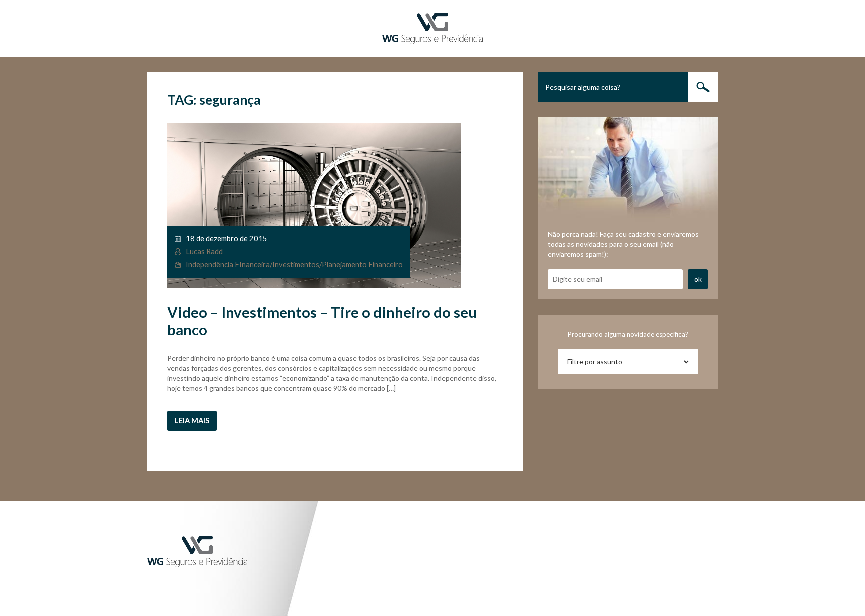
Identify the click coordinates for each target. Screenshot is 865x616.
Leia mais (192, 420)
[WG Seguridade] (432, 27)
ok (698, 279)
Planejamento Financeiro (362, 264)
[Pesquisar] (703, 87)
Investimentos (295, 264)
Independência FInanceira (228, 264)
